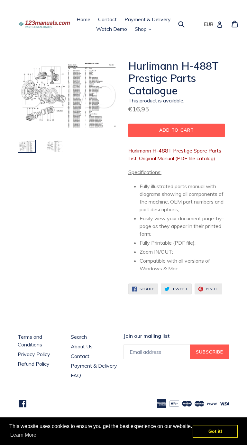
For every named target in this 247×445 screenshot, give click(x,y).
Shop (144, 28)
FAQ (76, 375)
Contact (107, 19)
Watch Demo (111, 29)
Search (79, 337)
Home (83, 19)
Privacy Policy (34, 354)
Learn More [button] (23, 435)
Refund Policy (34, 364)
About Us (82, 346)
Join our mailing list (146, 336)
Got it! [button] (215, 431)
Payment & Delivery (147, 19)
